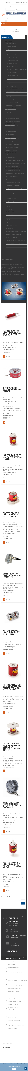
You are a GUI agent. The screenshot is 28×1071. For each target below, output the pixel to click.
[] (6, 21)
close (14, 1068)
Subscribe (6, 1047)
